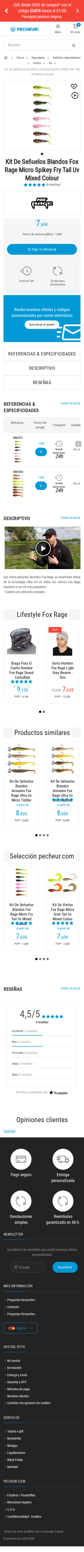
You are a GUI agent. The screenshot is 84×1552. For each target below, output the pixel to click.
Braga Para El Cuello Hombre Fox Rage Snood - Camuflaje (21, 668)
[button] (6, 11)
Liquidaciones (16, 1458)
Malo (22, 1080)
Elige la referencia (43, 249)
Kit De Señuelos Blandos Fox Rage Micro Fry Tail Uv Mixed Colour (21, 915)
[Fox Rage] (42, 203)
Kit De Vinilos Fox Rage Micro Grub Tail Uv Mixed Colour (62, 915)
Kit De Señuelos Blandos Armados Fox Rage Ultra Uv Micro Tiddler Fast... (21, 792)
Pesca (20, 57)
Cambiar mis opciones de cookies (28, 1408)
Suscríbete (65, 1273)
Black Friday (15, 1465)
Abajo (22, 1069)
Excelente (24, 1036)
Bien (21, 1047)
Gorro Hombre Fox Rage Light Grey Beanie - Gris (62, 668)
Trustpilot (9, 1137)
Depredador (38, 57)
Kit (50, 63)
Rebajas (12, 1451)
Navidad (12, 1472)
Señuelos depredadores (66, 57)
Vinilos (37, 63)
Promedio (25, 1058)
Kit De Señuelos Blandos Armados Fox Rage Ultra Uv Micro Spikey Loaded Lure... (62, 792)
